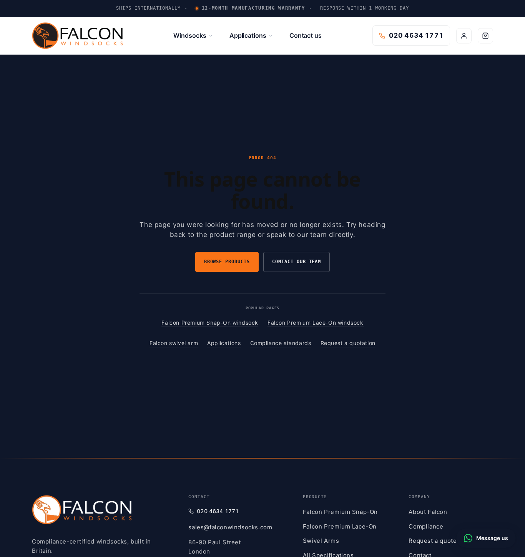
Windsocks (189, 35)
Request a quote (433, 540)
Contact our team (296, 261)
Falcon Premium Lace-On (340, 526)
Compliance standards (280, 343)
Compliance (426, 526)
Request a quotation (348, 343)
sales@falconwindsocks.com (230, 527)
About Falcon (428, 511)
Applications (247, 35)
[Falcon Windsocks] (82, 510)
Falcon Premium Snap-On (340, 511)
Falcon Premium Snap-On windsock (209, 322)
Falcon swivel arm (174, 343)
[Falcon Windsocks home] (77, 36)
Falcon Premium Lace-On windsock (315, 322)
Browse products (227, 261)
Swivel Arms (321, 540)
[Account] (464, 35)
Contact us (305, 35)
